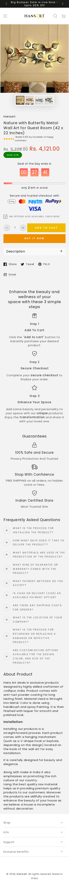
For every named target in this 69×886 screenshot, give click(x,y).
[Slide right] (62, 4)
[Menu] (5, 16)
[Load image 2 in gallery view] (29, 100)
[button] (55, 16)
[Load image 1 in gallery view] (20, 100)
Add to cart (46, 227)
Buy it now (34, 238)
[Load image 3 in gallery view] (39, 100)
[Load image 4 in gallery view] (49, 100)
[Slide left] (6, 4)
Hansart (9, 116)
